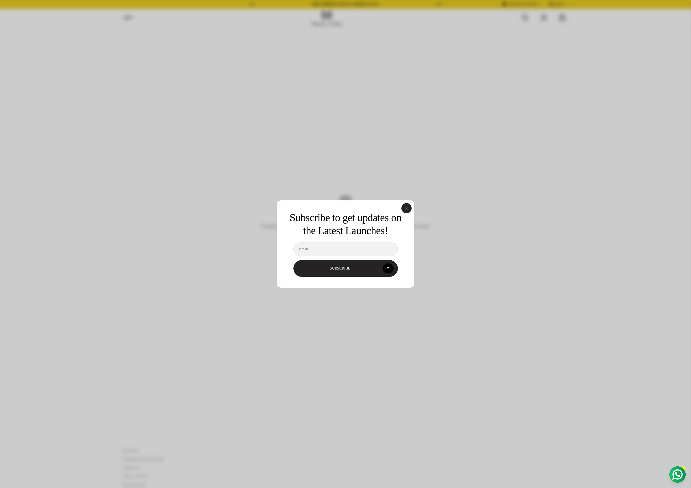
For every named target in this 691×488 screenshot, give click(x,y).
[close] (406, 208)
